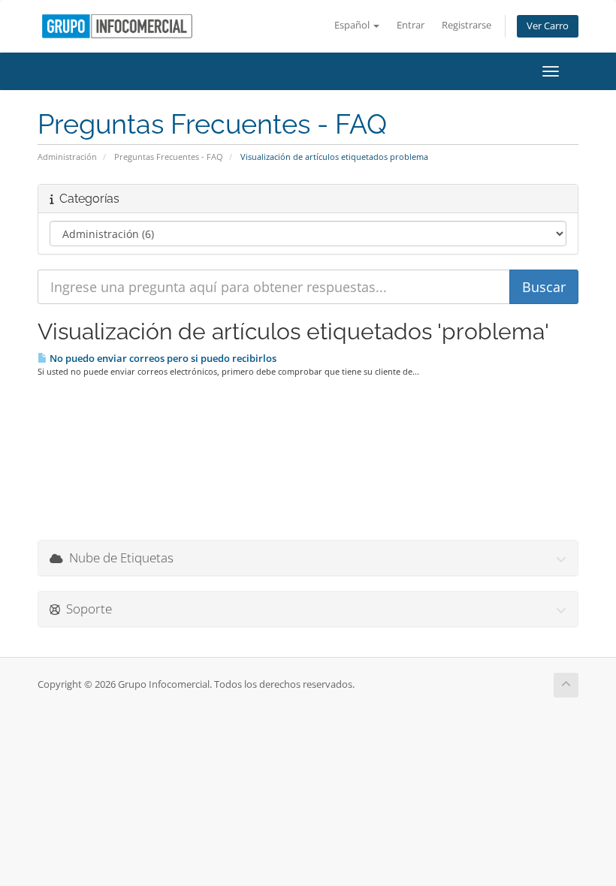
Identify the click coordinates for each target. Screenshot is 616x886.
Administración (67, 156)
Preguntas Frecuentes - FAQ (168, 156)
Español (353, 25)
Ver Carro (548, 26)
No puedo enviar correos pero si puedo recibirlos (161, 358)
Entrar (410, 25)
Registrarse (466, 25)
